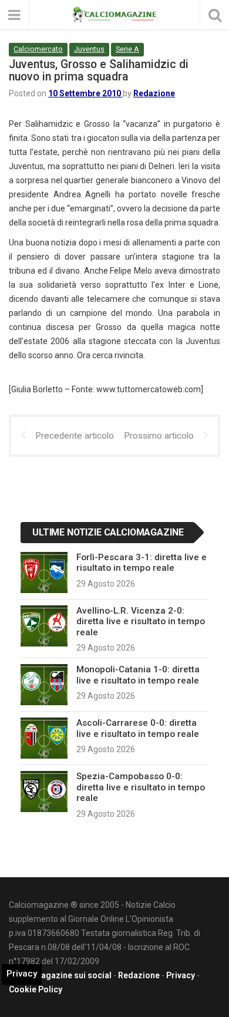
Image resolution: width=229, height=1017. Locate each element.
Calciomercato (38, 49)
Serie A (127, 49)
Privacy (180, 975)
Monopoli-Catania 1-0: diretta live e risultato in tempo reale (138, 674)
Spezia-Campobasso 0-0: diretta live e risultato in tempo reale (140, 787)
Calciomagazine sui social (60, 975)
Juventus (89, 49)
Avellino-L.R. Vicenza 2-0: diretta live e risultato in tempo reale (140, 621)
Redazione (154, 93)
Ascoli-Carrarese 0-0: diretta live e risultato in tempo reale (137, 728)
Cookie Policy (35, 989)
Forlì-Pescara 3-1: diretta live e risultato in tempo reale (141, 562)
